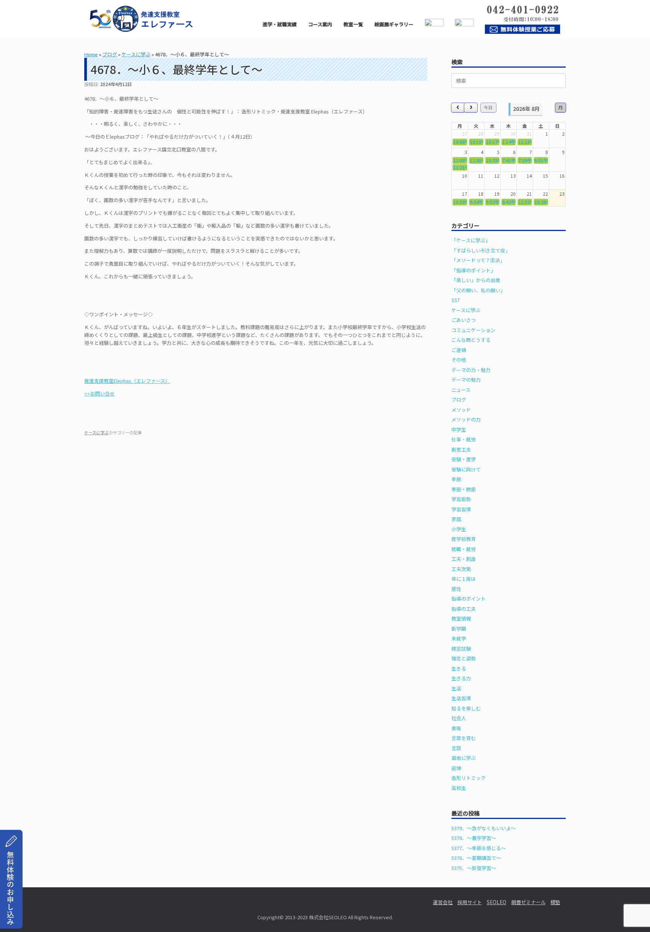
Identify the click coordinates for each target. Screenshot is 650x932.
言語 (456, 748)
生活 (456, 688)
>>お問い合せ (99, 393)
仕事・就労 (463, 439)
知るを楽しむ (466, 708)
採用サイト (469, 902)
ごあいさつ (463, 319)
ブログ (109, 54)
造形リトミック (468, 777)
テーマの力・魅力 (471, 369)
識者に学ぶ (463, 757)
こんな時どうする (471, 339)
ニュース (461, 389)
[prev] (458, 107)
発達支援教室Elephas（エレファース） (127, 380)
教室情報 (461, 618)
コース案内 (320, 24)
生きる (458, 668)
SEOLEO (496, 902)
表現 (456, 728)
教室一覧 (353, 24)
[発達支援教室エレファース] (141, 19)
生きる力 (461, 678)
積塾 (555, 902)
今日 (488, 107)
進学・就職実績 (280, 24)
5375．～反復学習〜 (473, 868)
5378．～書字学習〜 (473, 837)
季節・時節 (463, 489)
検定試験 (461, 648)
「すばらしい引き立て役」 (480, 250)
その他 (458, 359)
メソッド (461, 409)
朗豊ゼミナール (528, 902)
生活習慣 (461, 698)
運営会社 (443, 902)
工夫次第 (461, 568)
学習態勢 (461, 499)
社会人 (458, 718)
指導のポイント (468, 598)
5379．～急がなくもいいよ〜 (483, 828)
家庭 (456, 519)
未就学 (458, 638)
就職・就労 (463, 549)
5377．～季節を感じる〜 (478, 848)
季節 (456, 479)
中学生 (458, 429)
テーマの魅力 (466, 379)
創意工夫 (461, 449)
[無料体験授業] (11, 919)
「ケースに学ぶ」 (470, 240)
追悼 (456, 768)
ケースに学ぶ (135, 54)
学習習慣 (461, 509)
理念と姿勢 (463, 658)
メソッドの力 (466, 419)
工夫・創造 (463, 558)
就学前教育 (463, 538)
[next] (470, 107)
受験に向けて (466, 469)
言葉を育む (463, 738)
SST (455, 300)
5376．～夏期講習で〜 (476, 857)
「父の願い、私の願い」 (478, 290)
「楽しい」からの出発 (475, 280)
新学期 (458, 628)
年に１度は (463, 578)
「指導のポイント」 (473, 270)
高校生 (458, 788)
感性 (456, 588)
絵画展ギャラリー (393, 24)
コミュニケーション (473, 330)
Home (91, 54)
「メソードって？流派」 (478, 260)
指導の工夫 (463, 608)
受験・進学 (463, 459)
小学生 (458, 529)
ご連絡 (458, 349)
